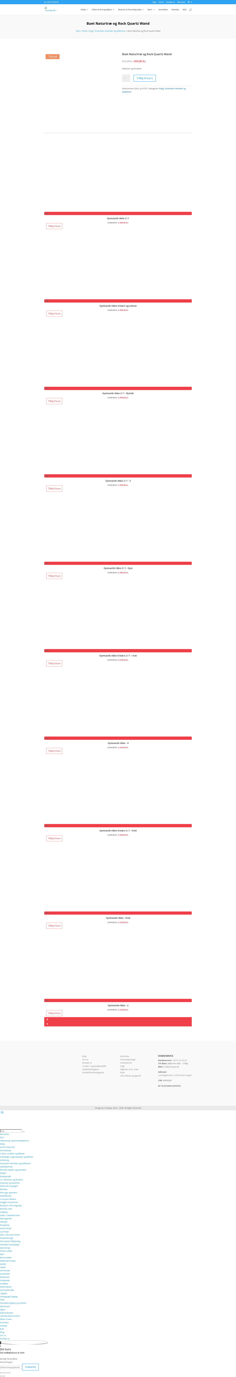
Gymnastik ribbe (7, 1290)
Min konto (181, 2)
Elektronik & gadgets (102, 10)
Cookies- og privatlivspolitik (94, 1066)
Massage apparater (8, 1192)
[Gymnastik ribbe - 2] (78, 997)
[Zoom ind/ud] (1, 1372)
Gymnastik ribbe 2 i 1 (118, 218)
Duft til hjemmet (7, 1147)
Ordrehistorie (126, 1062)
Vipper (2, 1309)
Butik (84, 31)
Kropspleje (4, 1225)
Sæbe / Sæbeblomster (10, 1215)
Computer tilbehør (8, 1199)
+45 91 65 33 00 (179, 1060)
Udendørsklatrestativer (10, 1316)
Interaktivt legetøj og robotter (13, 1303)
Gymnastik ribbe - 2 (118, 1005)
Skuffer (3, 1264)
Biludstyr (4, 1189)
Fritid (2, 1299)
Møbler (3, 1173)
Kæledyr (175, 10)
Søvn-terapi (5, 1248)
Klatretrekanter (6, 1312)
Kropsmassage (6, 1238)
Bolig (83, 10)
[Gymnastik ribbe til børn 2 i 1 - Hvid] (78, 822)
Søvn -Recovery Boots (10, 1234)
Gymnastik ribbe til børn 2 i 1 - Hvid (118, 830)
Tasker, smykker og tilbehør (12, 1153)
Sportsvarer (5, 1306)
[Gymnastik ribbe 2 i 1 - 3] (78, 472)
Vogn (122, 1066)
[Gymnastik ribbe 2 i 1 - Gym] (78, 560)
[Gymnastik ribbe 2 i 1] (78, 210)
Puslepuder (5, 1280)
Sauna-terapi (5, 1228)
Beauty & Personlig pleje (129, 10)
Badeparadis (5, 1176)
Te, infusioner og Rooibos (11, 1179)
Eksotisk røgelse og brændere (13, 1169)
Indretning (4, 1160)
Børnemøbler (6, 1257)
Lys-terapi (4, 1231)
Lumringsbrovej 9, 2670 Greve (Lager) (175, 1075)
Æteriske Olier (6, 1209)
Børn (150, 10)
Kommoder (5, 1270)
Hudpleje (4, 1212)
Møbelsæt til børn (8, 1260)
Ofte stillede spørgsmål (130, 1075)
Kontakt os (170, 2)
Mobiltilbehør (6, 1196)
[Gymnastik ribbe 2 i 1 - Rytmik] (78, 385)
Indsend (30, 1367)
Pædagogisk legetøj (9, 1296)
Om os (161, 2)
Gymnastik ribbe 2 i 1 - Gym (118, 568)
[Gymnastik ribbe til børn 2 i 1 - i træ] (78, 647)
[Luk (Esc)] (9, 1372)
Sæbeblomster (6, 1166)
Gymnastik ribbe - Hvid (118, 917)
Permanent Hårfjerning (10, 1241)
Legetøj (3, 1293)
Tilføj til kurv (145, 78)
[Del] (6, 1372)
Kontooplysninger (128, 1059)
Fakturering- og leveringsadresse (14, 1140)
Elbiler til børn (6, 1319)
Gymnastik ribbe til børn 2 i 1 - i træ (118, 655)
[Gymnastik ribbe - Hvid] (78, 909)
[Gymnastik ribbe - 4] (78, 735)
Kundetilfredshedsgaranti (93, 1072)
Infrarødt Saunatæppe (10, 1244)
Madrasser (4, 1277)
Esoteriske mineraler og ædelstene (110, 31)
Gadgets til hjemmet (9, 1202)
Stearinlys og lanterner (10, 1183)
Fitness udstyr (6, 1251)
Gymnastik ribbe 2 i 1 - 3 (118, 480)
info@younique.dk (171, 1066)
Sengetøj (4, 1283)
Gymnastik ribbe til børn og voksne (118, 305)
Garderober (5, 1273)
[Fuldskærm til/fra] (4, 1372)
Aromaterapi (5, 1150)
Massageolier (6, 1218)
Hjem (78, 31)
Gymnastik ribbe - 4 (118, 743)
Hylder (3, 1267)
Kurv (2, 1137)
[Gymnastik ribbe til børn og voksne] (78, 297)
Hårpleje (3, 1221)
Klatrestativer (6, 1286)
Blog (154, 2)
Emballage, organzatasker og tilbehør (16, 1157)
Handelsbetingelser (90, 1069)
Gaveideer (163, 10)
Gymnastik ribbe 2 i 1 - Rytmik (118, 393)
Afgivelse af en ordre (129, 1069)
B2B (184, 10)
